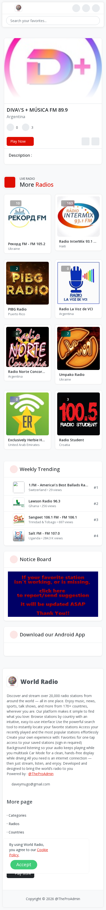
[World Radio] (20, 8)
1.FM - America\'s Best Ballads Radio (59, 485)
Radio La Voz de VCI (76, 309)
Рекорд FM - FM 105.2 (26, 243)
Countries (16, 832)
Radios (14, 823)
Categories (17, 815)
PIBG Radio (17, 309)
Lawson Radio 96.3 (44, 501)
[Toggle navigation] (8, 8)
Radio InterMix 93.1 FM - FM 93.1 (78, 241)
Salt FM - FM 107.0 (44, 533)
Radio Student (71, 440)
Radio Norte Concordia (27, 371)
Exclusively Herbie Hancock (27, 440)
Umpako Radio (72, 374)
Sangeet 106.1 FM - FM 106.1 (53, 517)
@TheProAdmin (40, 773)
